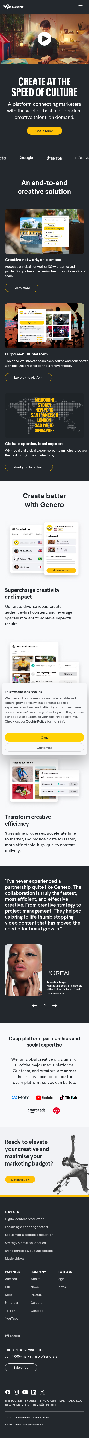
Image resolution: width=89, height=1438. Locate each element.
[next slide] (54, 1005)
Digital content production (24, 1219)
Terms (61, 1287)
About (35, 1279)
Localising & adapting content (26, 1227)
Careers (36, 1302)
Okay (44, 737)
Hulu (8, 1287)
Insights (36, 1294)
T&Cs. (8, 1417)
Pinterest (11, 1302)
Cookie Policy (36, 721)
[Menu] (80, 6)
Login (61, 1279)
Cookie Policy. (41, 1417)
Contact (37, 1310)
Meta (9, 1294)
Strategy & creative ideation (25, 1243)
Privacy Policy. (22, 1417)
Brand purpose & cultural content (29, 1250)
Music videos (14, 1258)
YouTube (12, 1318)
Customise (44, 747)
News (35, 1287)
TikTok (10, 1310)
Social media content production (29, 1234)
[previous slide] (34, 1005)
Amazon (11, 1279)
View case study (55, 993)
